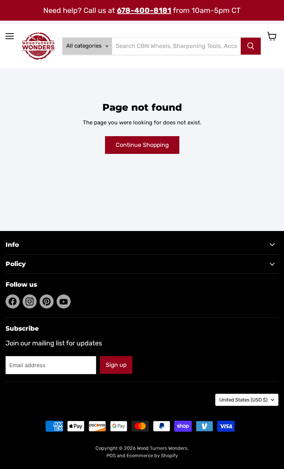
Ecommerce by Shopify (152, 455)
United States (243, 400)
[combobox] (176, 46)
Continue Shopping (142, 144)
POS (111, 455)
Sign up (116, 364)
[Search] (251, 46)
